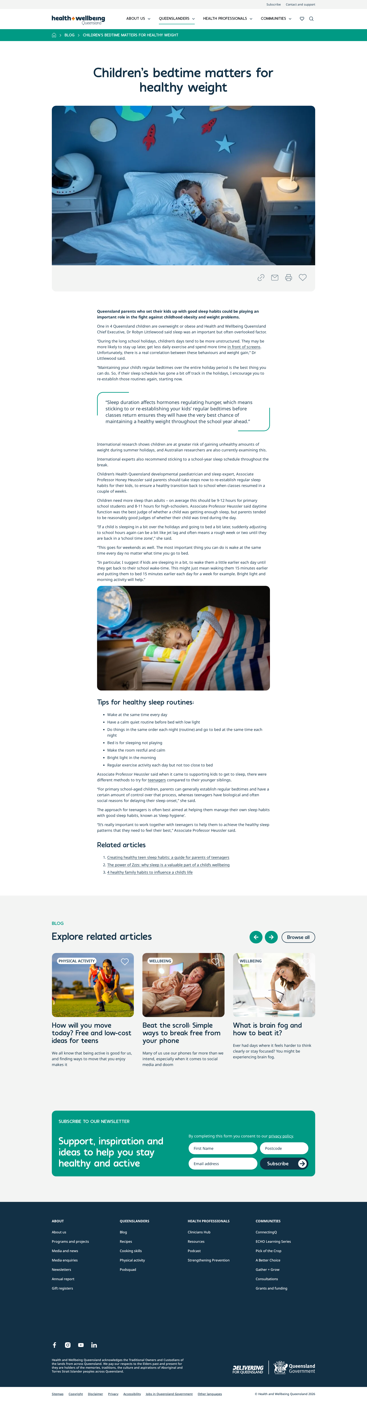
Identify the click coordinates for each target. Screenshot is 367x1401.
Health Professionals (209, 1221)
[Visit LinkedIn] (94, 1345)
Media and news (65, 1250)
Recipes (126, 1241)
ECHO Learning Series (273, 1241)
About (58, 1221)
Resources (196, 1241)
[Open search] (311, 19)
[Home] (54, 35)
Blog (70, 35)
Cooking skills (131, 1250)
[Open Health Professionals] (251, 19)
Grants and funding (271, 1288)
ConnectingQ (266, 1232)
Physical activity (132, 1260)
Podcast (194, 1250)
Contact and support (300, 4)
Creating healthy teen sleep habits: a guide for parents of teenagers (168, 857)
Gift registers (62, 1288)
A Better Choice (268, 1260)
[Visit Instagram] (68, 1345)
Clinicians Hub (199, 1232)
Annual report (63, 1279)
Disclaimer (95, 1394)
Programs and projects (70, 1241)
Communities (268, 1221)
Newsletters (61, 1269)
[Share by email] (274, 277)
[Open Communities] (290, 19)
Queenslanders (134, 1221)
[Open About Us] (149, 19)
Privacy (113, 1394)
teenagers (157, 779)
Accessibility (132, 1394)
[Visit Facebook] (54, 1345)
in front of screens (243, 346)
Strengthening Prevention (209, 1260)
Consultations (267, 1279)
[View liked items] (302, 19)
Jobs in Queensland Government (169, 1394)
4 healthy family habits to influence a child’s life (150, 872)
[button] (311, 19)
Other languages (210, 1394)
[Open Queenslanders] (193, 19)
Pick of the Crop (268, 1250)
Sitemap (58, 1394)
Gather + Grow (267, 1269)
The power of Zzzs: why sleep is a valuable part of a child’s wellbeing (168, 864)
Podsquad (128, 1269)
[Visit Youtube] (81, 1345)
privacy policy (281, 1135)
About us (59, 1232)
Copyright (76, 1394)
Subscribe (274, 4)
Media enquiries (65, 1260)
